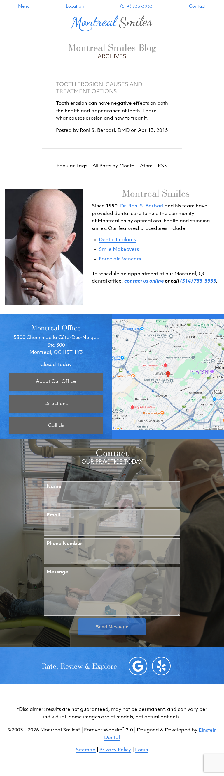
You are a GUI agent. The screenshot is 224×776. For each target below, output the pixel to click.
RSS (162, 166)
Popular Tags (72, 166)
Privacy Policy (115, 750)
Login (141, 750)
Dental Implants (117, 240)
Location (75, 6)
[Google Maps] (138, 666)
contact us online (144, 281)
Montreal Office (56, 327)
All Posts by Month (113, 166)
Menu (23, 6)
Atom (146, 166)
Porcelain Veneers (120, 259)
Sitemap (86, 750)
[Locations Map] (168, 374)
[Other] (161, 666)
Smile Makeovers (119, 249)
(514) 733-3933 (136, 6)
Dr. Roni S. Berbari (141, 206)
